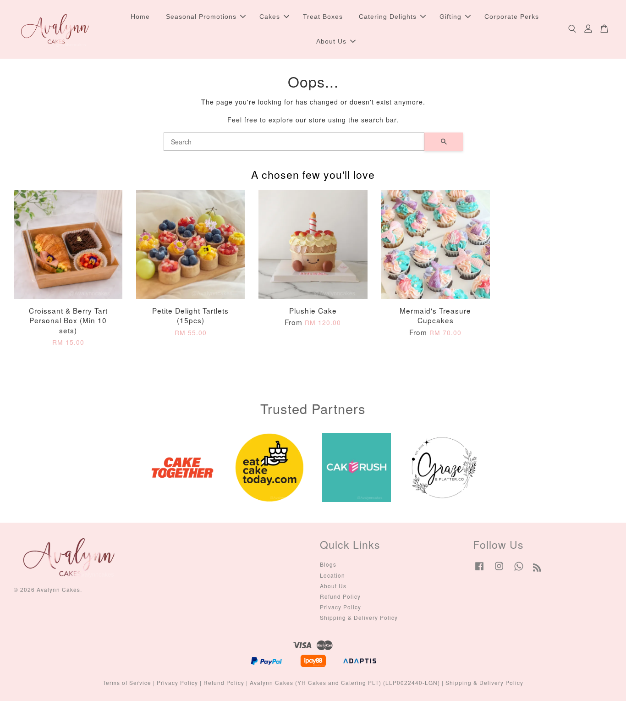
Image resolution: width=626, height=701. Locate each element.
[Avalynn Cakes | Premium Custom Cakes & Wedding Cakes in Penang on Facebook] (479, 570)
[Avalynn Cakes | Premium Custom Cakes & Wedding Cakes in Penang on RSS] (537, 569)
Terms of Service (127, 682)
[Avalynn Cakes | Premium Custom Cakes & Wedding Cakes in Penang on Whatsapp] (518, 570)
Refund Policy (340, 596)
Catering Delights (388, 16)
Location (332, 575)
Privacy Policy (340, 607)
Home (140, 16)
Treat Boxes (323, 16)
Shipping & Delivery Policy (359, 617)
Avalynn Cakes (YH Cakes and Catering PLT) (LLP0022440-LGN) (345, 682)
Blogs (328, 564)
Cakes (269, 16)
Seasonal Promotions (201, 16)
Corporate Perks (511, 16)
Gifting (450, 16)
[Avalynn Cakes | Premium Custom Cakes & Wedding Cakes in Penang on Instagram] (499, 570)
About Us (331, 41)
